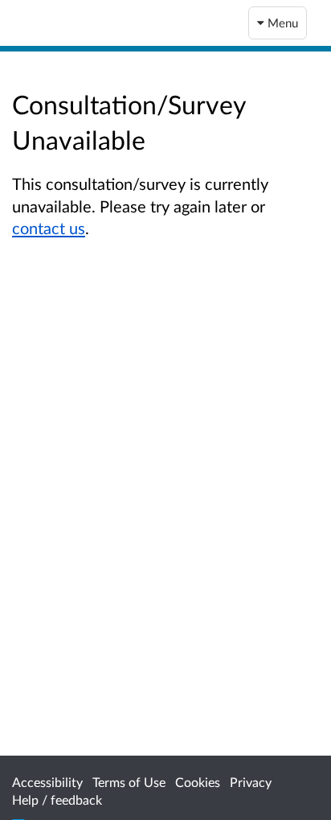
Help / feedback (57, 799)
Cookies (197, 781)
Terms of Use (129, 781)
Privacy (251, 781)
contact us (48, 227)
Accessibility (47, 781)
